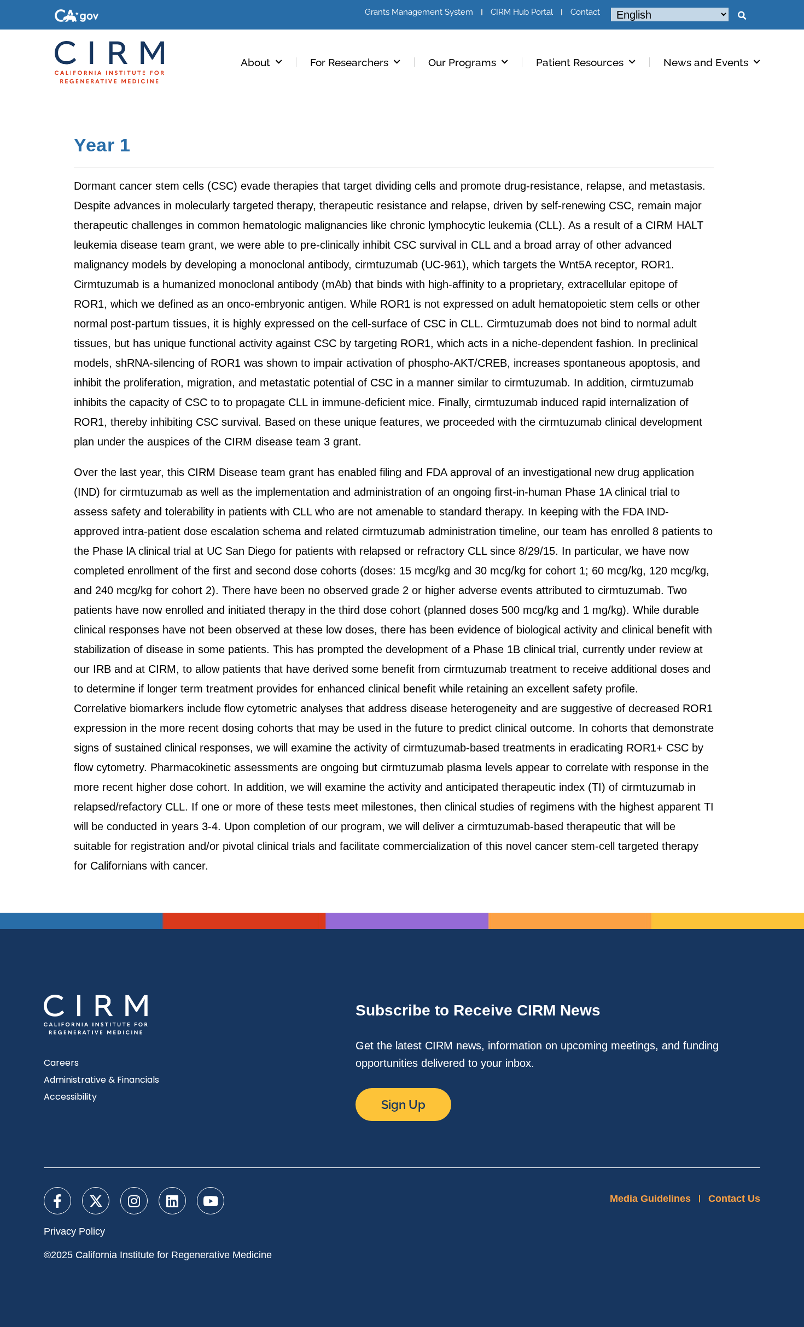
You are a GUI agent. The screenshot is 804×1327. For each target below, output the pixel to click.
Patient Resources (580, 62)
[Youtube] (210, 1200)
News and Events (705, 62)
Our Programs (462, 62)
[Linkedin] (172, 1200)
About (255, 62)
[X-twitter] (95, 1200)
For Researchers (349, 62)
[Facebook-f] (57, 1200)
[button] (741, 16)
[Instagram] (134, 1200)
